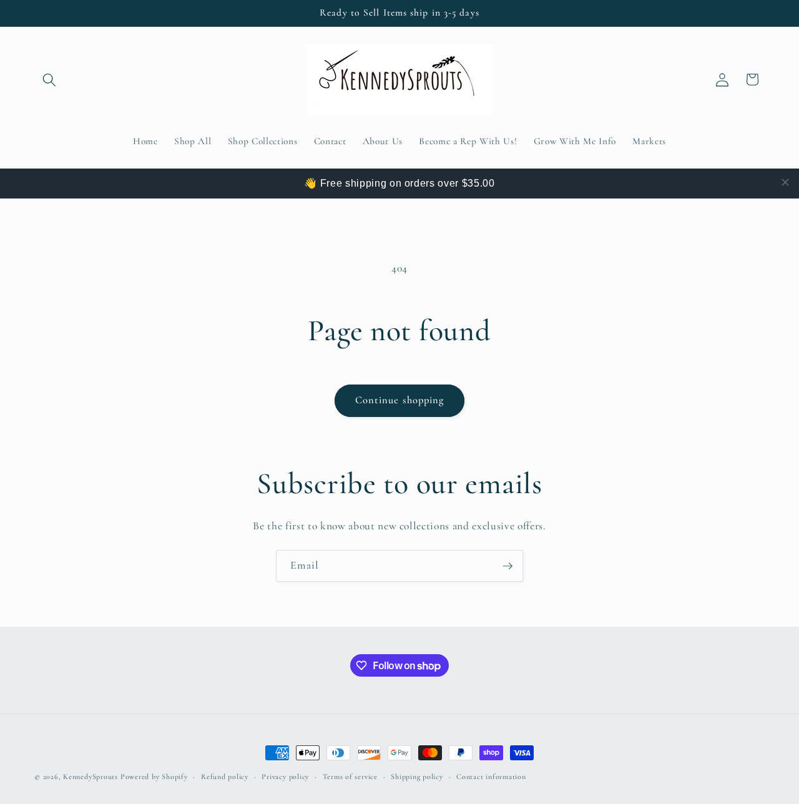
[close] (785, 182)
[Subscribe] (507, 566)
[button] (49, 79)
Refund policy (224, 776)
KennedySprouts (90, 776)
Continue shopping (399, 400)
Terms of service (350, 776)
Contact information (491, 776)
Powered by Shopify (154, 776)
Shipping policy (417, 776)
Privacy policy (285, 776)
